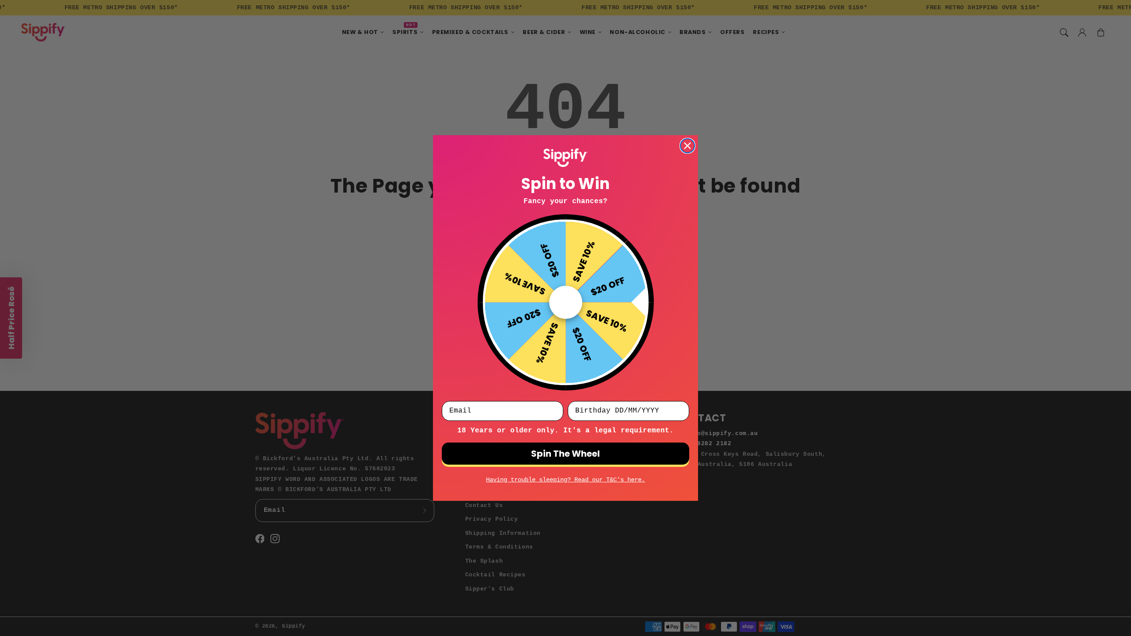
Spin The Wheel (565, 453)
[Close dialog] (687, 146)
